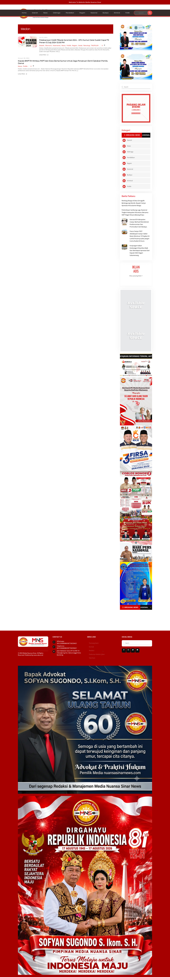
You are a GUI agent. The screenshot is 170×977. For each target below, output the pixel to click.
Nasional (94, 13)
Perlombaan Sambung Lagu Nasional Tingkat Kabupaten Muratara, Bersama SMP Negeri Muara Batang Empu (135, 212)
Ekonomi (48, 45)
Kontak (91, 647)
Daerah (35, 13)
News (45, 13)
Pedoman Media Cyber (97, 654)
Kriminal (117, 13)
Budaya (105, 13)
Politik (127, 13)
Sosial (80, 45)
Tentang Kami (93, 643)
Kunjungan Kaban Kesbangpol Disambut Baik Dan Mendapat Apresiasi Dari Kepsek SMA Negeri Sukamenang (140, 250)
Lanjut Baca (42, 54)
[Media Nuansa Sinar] (35, 18)
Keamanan (56, 45)
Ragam (82, 13)
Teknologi (86, 45)
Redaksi (91, 651)
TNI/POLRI (95, 45)
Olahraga (56, 13)
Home (24, 13)
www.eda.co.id (38, 655)
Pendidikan (70, 13)
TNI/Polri (92, 658)
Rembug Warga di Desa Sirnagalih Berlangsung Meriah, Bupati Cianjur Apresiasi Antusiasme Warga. (134, 203)
